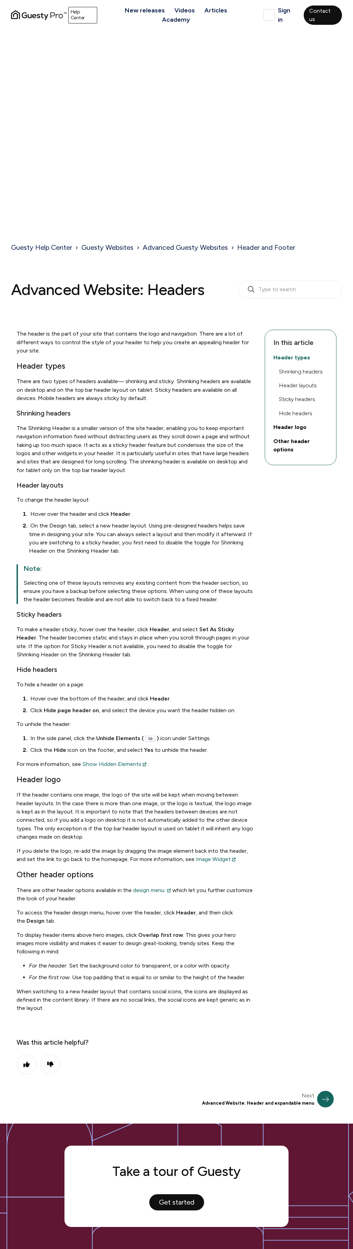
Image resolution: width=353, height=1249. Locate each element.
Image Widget (213, 859)
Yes (27, 1064)
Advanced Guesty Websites (185, 247)
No (50, 1064)
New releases (145, 10)
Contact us (320, 15)
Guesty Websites (107, 247)
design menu (149, 890)
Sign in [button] (284, 15)
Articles (215, 10)
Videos (184, 10)
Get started (176, 1202)
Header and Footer (266, 247)
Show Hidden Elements (111, 764)
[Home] (39, 15)
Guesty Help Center (41, 247)
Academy (176, 19)
